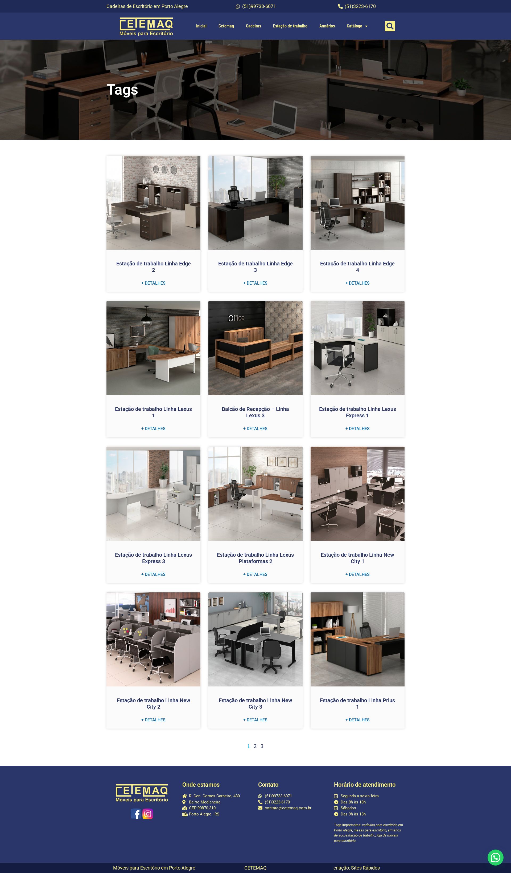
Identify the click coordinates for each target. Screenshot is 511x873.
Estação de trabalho (290, 26)
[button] (390, 26)
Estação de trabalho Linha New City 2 (153, 703)
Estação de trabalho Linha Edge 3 (255, 266)
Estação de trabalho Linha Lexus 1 (153, 412)
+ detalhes (153, 283)
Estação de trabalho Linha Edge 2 (153, 266)
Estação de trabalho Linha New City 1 (357, 558)
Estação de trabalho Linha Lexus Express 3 (153, 558)
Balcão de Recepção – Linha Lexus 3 (255, 412)
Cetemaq (226, 26)
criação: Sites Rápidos (356, 868)
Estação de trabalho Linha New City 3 (255, 703)
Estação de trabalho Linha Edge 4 (357, 266)
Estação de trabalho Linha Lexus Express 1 (357, 412)
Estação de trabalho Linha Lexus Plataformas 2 (255, 558)
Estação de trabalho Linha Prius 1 (357, 703)
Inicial (201, 26)
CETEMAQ (255, 868)
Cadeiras (253, 26)
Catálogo (354, 26)
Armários (327, 26)
